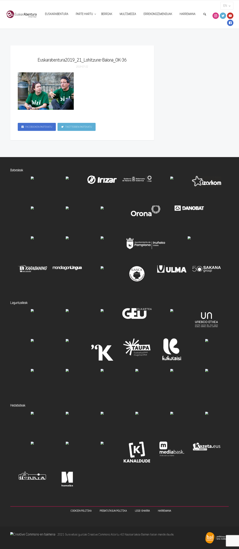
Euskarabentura (56, 14)
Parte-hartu (85, 14)
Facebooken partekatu (38, 127)
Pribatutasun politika (113, 511)
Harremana (187, 14)
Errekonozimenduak (158, 14)
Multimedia (128, 14)
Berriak (106, 14)
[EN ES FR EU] (226, 6)
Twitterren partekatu (78, 127)
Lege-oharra (142, 511)
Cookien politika (81, 511)
